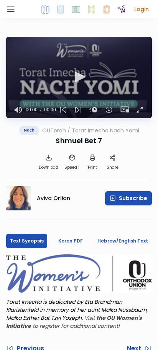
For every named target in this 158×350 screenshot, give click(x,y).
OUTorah (54, 130)
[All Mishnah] (60, 9)
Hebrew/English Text (122, 241)
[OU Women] (122, 9)
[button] (141, 9)
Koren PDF (70, 241)
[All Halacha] (76, 9)
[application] (79, 77)
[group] (18, 109)
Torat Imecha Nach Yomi (105, 130)
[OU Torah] (45, 9)
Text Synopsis (27, 241)
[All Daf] (106, 9)
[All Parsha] (91, 9)
